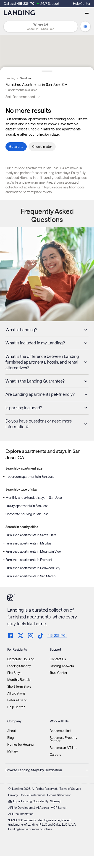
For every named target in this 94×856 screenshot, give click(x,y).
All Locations (16, 693)
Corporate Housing (20, 659)
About (11, 730)
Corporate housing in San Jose (27, 514)
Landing (10, 78)
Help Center (81, 3)
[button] (40, 28)
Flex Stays (14, 672)
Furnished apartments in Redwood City (32, 568)
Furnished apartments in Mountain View (33, 551)
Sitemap (55, 801)
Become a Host (60, 730)
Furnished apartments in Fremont (28, 560)
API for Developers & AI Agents (28, 807)
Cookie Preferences (32, 795)
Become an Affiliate (63, 747)
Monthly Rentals (18, 679)
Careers (55, 754)
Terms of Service (70, 788)
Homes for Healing (20, 744)
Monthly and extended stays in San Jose (33, 497)
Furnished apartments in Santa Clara (30, 535)
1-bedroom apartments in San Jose (29, 476)
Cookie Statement (58, 795)
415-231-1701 (26, 3)
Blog (10, 737)
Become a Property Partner (63, 739)
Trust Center (58, 672)
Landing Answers (62, 666)
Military (12, 751)
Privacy (13, 795)
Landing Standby (19, 666)
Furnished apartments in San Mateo (30, 576)
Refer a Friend (17, 700)
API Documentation (20, 814)
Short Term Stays (19, 686)
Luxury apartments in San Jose (26, 506)
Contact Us (58, 659)
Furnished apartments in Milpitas (28, 543)
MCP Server (59, 807)
